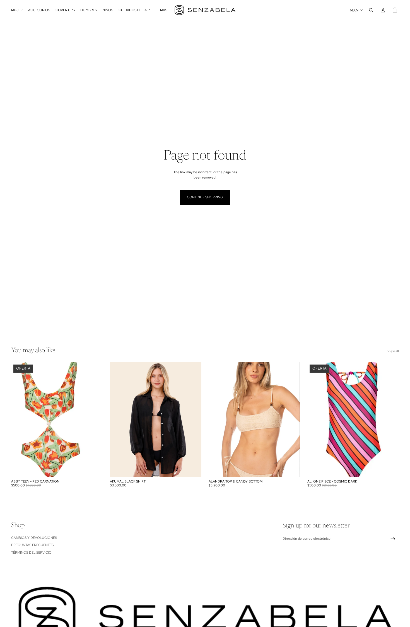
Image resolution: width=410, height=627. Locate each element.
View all (393, 351)
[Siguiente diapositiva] (291, 419)
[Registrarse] (393, 539)
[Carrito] (395, 10)
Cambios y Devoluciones (34, 537)
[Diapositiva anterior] (217, 419)
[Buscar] (371, 10)
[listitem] (163, 10)
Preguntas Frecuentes (32, 545)
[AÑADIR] (94, 468)
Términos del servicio (31, 552)
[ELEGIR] (193, 468)
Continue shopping (205, 197)
